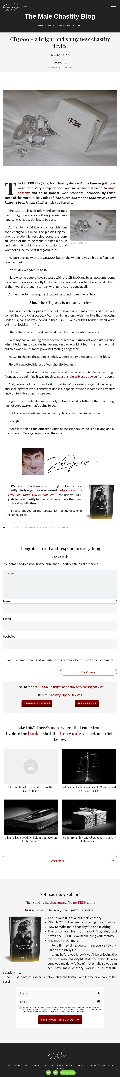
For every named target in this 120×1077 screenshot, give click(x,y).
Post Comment (88, 672)
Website (9, 636)
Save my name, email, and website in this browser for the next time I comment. (60, 660)
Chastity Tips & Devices (60, 67)
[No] (116, 1069)
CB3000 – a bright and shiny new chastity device (69, 687)
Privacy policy (67, 1072)
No (55, 1072)
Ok (48, 1072)
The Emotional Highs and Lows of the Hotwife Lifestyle (31, 772)
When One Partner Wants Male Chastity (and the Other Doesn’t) (89, 772)
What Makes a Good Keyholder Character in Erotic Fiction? (31, 822)
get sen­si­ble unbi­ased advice (77, 376)
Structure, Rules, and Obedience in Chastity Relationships (89, 822)
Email (60, 619)
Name (60, 601)
